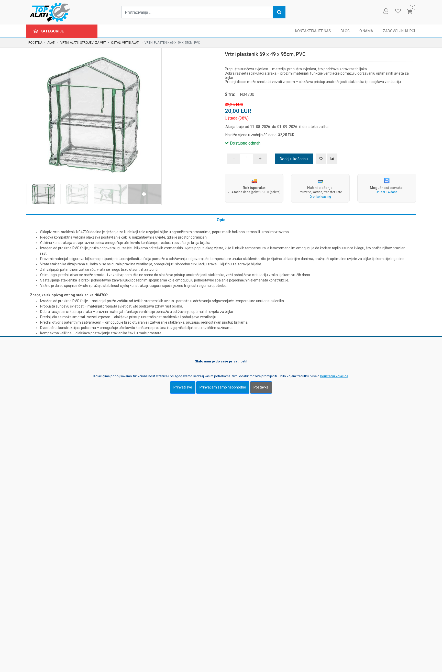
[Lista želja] (321, 159)
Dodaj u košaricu (294, 159)
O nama (366, 31)
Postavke (261, 387)
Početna (35, 42)
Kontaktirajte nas (313, 31)
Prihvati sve (182, 387)
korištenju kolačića (334, 376)
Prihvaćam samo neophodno (223, 387)
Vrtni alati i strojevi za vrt (83, 42)
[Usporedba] (332, 159)
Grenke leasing (320, 196)
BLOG (345, 31)
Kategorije (52, 31)
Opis (221, 219)
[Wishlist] (398, 11)
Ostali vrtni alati (125, 42)
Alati (51, 42)
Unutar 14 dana (386, 192)
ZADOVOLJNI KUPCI (399, 31)
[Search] (279, 12)
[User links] (385, 11)
